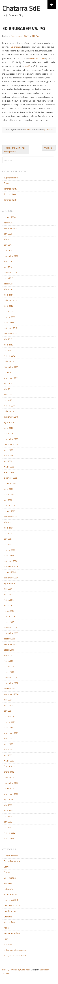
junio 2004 (8, 705)
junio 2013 (8, 305)
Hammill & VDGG (11, 900)
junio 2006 (8, 594)
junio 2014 (8, 294)
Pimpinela (48, 147)
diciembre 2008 (10, 477)
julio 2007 (8, 522)
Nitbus (6, 927)
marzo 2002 (9, 827)
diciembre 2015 (10, 272)
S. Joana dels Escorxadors (15, 949)
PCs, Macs (8, 944)
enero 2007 (9, 555)
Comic (28, 129)
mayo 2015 (8, 278)
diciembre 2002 (10, 777)
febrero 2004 (9, 721)
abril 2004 (8, 710)
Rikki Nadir (36, 36)
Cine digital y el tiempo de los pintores (15, 149)
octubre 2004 (9, 688)
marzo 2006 (9, 610)
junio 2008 (8, 488)
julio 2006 (8, 588)
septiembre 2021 (11, 228)
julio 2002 (8, 805)
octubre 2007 (9, 511)
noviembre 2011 (11, 366)
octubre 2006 (9, 572)
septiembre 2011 (11, 378)
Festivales (8, 883)
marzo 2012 (9, 350)
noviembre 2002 (11, 782)
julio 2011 (8, 389)
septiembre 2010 (11, 416)
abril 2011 (8, 394)
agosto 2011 (9, 383)
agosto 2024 (9, 222)
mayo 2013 (8, 311)
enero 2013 (9, 322)
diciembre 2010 (10, 411)
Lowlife (27, 66)
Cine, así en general (12, 861)
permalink (48, 129)
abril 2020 (8, 233)
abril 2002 (8, 821)
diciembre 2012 (10, 328)
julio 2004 (8, 699)
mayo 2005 (8, 660)
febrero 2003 (9, 766)
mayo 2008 (8, 494)
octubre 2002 (9, 788)
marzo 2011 (9, 400)
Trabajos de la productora (15, 955)
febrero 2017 (9, 250)
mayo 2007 (8, 533)
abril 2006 (8, 605)
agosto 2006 (9, 583)
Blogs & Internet (11, 855)
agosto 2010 (9, 422)
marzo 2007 (9, 544)
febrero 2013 (9, 316)
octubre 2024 (9, 217)
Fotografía (8, 888)
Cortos (7, 872)
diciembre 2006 (10, 561)
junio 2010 (8, 427)
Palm (6, 938)
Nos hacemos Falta (12, 933)
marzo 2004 (9, 716)
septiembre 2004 (11, 694)
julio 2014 (8, 289)
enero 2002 (9, 838)
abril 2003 (8, 755)
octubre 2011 (9, 372)
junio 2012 (8, 344)
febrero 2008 (9, 505)
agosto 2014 (9, 283)
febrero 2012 (9, 355)
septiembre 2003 (11, 733)
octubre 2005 (9, 638)
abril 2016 (8, 267)
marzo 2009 (9, 466)
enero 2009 (9, 472)
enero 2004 (9, 727)
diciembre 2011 (10, 361)
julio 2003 (8, 738)
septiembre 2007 (11, 516)
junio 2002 (8, 810)
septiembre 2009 (11, 444)
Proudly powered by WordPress (16, 969)
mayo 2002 (8, 816)
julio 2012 (8, 339)
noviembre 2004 (11, 683)
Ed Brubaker (16, 46)
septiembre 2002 (11, 794)
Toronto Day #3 (10, 188)
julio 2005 (8, 655)
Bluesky (7, 183)
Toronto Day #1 (10, 199)
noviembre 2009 (11, 439)
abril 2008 (8, 500)
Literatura (8, 916)
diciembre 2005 (10, 627)
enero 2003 (9, 771)
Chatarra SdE (21, 8)
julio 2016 (8, 261)
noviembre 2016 (11, 255)
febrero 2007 (9, 549)
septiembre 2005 (11, 644)
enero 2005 (9, 672)
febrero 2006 (9, 616)
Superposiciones (11, 177)
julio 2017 (8, 239)
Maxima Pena (9, 922)
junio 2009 (8, 450)
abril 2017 (8, 244)
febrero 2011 (9, 405)
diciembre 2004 (10, 677)
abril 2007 (8, 538)
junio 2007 (8, 527)
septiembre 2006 (11, 577)
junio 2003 (8, 744)
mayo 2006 (8, 599)
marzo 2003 (9, 760)
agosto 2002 (9, 799)
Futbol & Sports (10, 894)
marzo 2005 (9, 666)
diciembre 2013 (10, 300)
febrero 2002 (9, 832)
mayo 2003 (8, 749)
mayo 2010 (8, 433)
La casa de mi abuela (12, 905)
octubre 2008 (9, 483)
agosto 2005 (9, 649)
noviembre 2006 (11, 566)
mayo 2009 (8, 455)
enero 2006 (9, 622)
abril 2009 (8, 461)
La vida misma (10, 911)
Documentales (10, 877)
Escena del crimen (37, 58)
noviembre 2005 (11, 633)
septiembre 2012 (11, 333)
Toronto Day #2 (10, 194)
